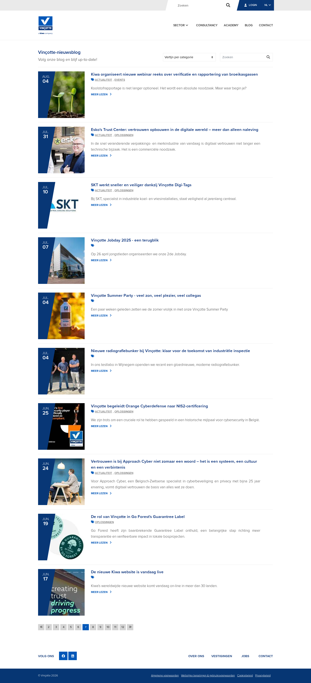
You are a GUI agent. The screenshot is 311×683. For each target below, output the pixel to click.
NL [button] (266, 5)
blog (249, 25)
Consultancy (206, 25)
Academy (231, 25)
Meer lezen (99, 94)
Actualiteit (103, 80)
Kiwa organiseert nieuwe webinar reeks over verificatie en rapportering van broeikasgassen (174, 74)
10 (108, 627)
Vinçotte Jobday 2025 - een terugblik (125, 240)
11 (115, 627)
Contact (266, 25)
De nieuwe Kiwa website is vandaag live (127, 572)
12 (122, 627)
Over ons (196, 656)
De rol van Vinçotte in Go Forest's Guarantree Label (138, 516)
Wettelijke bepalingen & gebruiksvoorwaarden (208, 675)
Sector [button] (179, 25)
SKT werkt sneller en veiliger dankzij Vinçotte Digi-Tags (141, 185)
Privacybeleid (263, 675)
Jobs (245, 656)
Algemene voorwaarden (165, 675)
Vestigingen (221, 656)
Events (119, 80)
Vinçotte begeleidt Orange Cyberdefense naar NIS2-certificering (149, 406)
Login (253, 5)
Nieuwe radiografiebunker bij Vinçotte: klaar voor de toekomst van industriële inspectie (170, 350)
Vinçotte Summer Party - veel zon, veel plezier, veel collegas (146, 295)
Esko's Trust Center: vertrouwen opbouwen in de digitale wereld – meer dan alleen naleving (174, 129)
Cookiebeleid (245, 675)
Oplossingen (123, 135)
